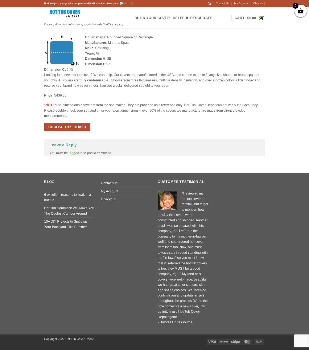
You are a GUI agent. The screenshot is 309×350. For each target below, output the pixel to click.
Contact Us (222, 3)
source (187, 322)
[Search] (209, 4)
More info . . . (130, 3)
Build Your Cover (152, 18)
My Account (241, 3)
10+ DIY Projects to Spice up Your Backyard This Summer (65, 224)
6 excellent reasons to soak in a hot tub (67, 197)
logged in (76, 153)
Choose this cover (67, 127)
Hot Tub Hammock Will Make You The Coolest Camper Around (69, 210)
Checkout (259, 3)
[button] (250, 17)
